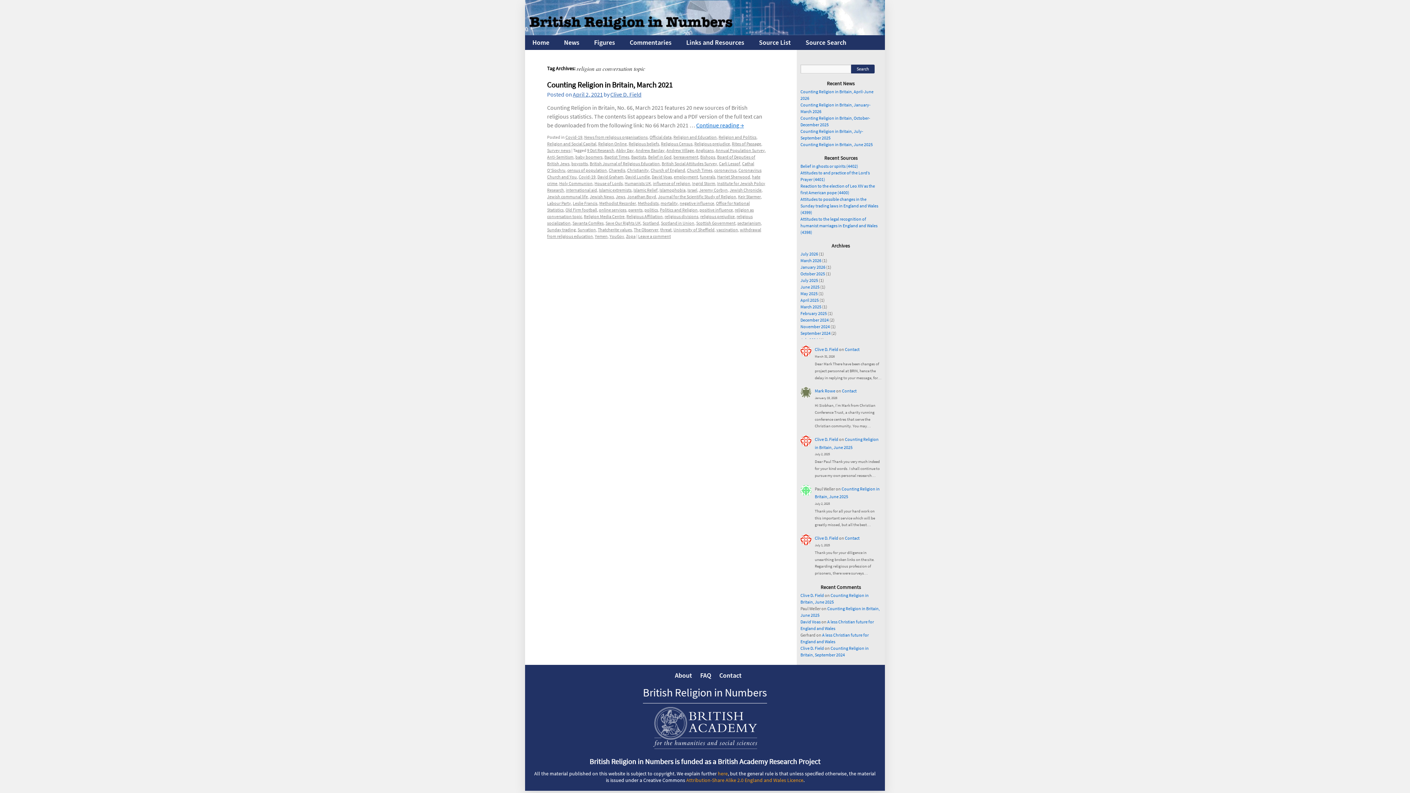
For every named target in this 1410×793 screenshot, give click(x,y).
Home (540, 42)
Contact (852, 349)
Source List (775, 42)
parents (635, 210)
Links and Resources (715, 42)
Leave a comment (654, 236)
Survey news (559, 150)
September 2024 (815, 333)
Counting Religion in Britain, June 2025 (836, 144)
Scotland (651, 223)
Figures (604, 42)
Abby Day (625, 150)
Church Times (699, 170)
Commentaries (651, 42)
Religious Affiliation (644, 216)
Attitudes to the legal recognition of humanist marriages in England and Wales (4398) (839, 225)
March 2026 (810, 260)
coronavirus (725, 170)
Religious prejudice (712, 143)
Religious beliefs (644, 143)
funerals (707, 177)
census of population (587, 170)
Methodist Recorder (617, 203)
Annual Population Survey (740, 150)
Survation (587, 229)
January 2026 (812, 267)
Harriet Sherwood (733, 177)
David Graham (610, 177)
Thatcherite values (615, 229)
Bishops (707, 157)
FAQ (705, 675)
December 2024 (814, 320)
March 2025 (810, 306)
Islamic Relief (645, 190)
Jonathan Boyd (641, 196)
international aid (581, 190)
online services (612, 210)
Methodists (648, 203)
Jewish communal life (567, 196)
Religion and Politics (737, 137)
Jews (620, 196)
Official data (661, 137)
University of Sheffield (694, 229)
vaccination (727, 229)
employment (686, 177)
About (683, 675)
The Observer (646, 229)
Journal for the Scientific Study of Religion (697, 196)
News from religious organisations (616, 137)
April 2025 (809, 300)
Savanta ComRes (588, 223)
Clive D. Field (625, 94)
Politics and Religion (679, 210)
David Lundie (637, 177)
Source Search (826, 42)
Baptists (638, 157)
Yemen (601, 236)
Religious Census (677, 143)
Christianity (638, 170)
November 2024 (815, 326)
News (571, 42)
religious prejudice (717, 216)
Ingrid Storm (703, 183)
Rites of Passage (746, 143)
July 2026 (809, 254)
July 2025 (809, 280)
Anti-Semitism (560, 157)
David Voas (662, 177)
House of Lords (608, 183)
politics (651, 210)
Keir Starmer (749, 196)
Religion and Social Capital (571, 143)
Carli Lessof (729, 163)
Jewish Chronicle (746, 190)
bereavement (685, 157)
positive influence (716, 210)
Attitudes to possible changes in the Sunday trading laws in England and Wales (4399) (839, 205)
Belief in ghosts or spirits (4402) (829, 166)
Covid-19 (573, 137)
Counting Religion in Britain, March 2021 (610, 85)
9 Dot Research (600, 150)
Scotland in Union (677, 223)
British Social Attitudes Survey (689, 163)
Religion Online (612, 143)
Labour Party (559, 203)
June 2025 (810, 287)
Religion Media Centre (604, 216)
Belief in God (660, 157)
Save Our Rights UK (623, 223)
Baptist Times (616, 157)
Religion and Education (695, 137)
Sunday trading (561, 229)
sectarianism (749, 223)
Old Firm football (581, 210)
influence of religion (671, 183)
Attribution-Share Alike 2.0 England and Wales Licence (744, 780)
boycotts (579, 163)
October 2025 (812, 273)
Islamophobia (672, 190)
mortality (669, 203)
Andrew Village (680, 150)
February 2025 (813, 313)
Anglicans (705, 150)
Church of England (668, 170)
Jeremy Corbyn (713, 190)
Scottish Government (715, 223)
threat (666, 229)
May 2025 (809, 293)
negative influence (697, 203)
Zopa (631, 236)
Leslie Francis (585, 203)
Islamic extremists (615, 190)
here (723, 773)
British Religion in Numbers (705, 692)
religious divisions (681, 216)
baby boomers (589, 157)
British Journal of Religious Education (625, 163)
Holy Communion (576, 183)
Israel (692, 190)
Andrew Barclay (650, 150)
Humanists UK (638, 183)
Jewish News (602, 196)
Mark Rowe (825, 391)
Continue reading (720, 125)
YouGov (617, 236)
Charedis (617, 170)
